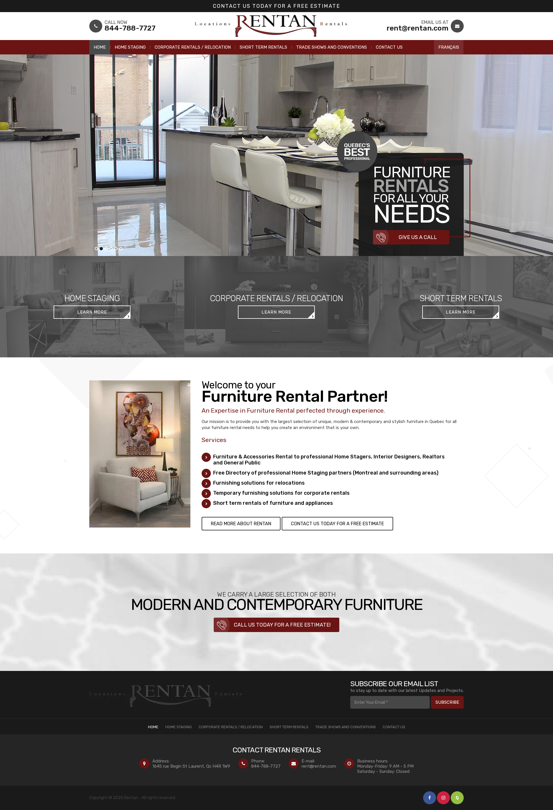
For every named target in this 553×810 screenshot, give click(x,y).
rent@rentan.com (319, 766)
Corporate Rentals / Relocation (193, 47)
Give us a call (418, 237)
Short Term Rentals (263, 47)
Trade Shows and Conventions (331, 47)
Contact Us (389, 47)
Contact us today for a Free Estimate (276, 6)
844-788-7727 (266, 766)
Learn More (92, 312)
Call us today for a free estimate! (282, 625)
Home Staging (130, 47)
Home (100, 47)
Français (448, 47)
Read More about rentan (241, 523)
